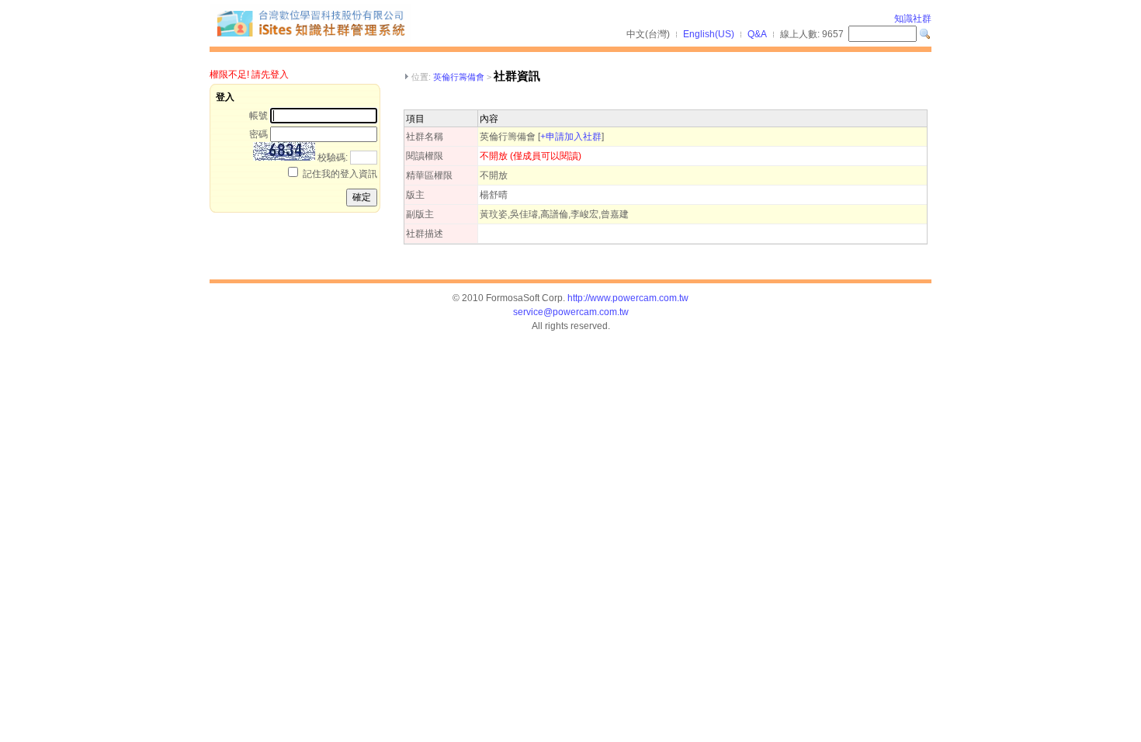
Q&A (757, 34)
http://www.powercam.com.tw (627, 298)
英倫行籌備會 (458, 76)
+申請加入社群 (571, 136)
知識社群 (912, 18)
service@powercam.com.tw (571, 312)
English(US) (708, 34)
